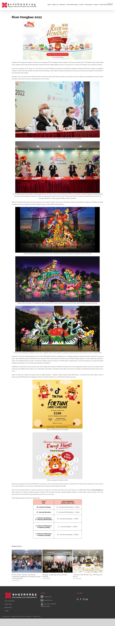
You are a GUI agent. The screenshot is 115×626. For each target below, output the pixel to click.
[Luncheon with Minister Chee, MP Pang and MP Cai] (27, 561)
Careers (7, 618)
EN (112, 3)
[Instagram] (84, 607)
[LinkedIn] (87, 607)
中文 (109, 3)
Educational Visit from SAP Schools (53, 575)
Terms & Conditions (10, 608)
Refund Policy (8, 615)
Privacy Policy (8, 611)
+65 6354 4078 (47, 604)
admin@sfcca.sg (48, 607)
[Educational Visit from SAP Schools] (57, 561)
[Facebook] (81, 607)
